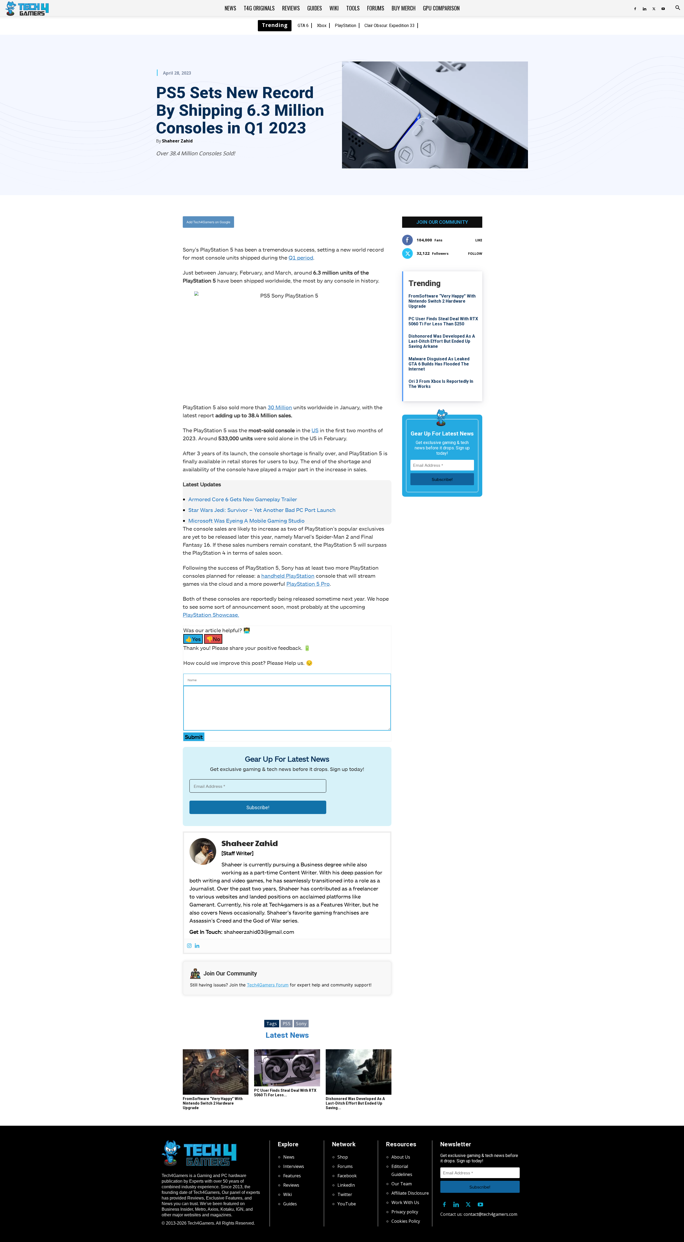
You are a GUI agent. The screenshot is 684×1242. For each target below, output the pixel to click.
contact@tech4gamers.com (490, 1214)
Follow (475, 253)
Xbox (322, 25)
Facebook (347, 1176)
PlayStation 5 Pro (308, 583)
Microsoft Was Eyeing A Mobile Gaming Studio (246, 520)
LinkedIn (346, 1185)
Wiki (334, 8)
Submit (194, 737)
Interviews (293, 1166)
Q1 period (301, 257)
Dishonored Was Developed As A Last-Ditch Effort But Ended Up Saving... (355, 1103)
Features (292, 1176)
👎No (213, 639)
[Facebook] (635, 8)
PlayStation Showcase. (211, 614)
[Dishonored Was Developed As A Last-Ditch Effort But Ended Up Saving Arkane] (358, 1072)
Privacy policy (404, 1212)
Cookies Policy (405, 1221)
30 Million (280, 407)
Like (478, 240)
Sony (301, 1024)
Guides (314, 8)
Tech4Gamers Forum (268, 985)
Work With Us (405, 1202)
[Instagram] (189, 946)
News (230, 8)
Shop (342, 1157)
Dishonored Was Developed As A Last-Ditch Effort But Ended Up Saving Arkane (442, 341)
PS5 (287, 1024)
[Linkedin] (644, 8)
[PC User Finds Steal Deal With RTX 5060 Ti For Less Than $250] (287, 1067)
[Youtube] (663, 8)
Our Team (401, 1184)
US (315, 430)
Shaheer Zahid (177, 141)
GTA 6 (303, 25)
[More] (341, 222)
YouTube (346, 1204)
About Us (400, 1157)
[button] (677, 8)
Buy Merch (403, 8)
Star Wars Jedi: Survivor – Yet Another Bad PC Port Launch (262, 510)
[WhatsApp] (316, 222)
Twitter (344, 1194)
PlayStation (345, 25)
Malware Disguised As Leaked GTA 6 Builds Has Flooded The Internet (439, 364)
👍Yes (193, 639)
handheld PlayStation (287, 575)
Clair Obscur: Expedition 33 (389, 25)
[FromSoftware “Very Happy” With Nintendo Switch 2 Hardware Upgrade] (215, 1072)
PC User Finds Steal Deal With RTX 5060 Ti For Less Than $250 (443, 321)
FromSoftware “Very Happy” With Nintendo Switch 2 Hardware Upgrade (213, 1103)
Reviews (291, 8)
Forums (375, 8)
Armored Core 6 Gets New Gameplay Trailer (242, 499)
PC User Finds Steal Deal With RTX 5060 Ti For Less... (285, 1092)
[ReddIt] (329, 222)
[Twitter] (654, 8)
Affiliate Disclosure (410, 1193)
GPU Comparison (441, 8)
